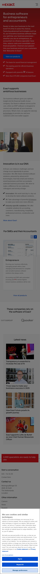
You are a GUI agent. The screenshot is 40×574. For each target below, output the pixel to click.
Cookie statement (22, 549)
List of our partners (7, 555)
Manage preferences (20, 570)
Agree (20, 559)
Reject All (20, 564)
